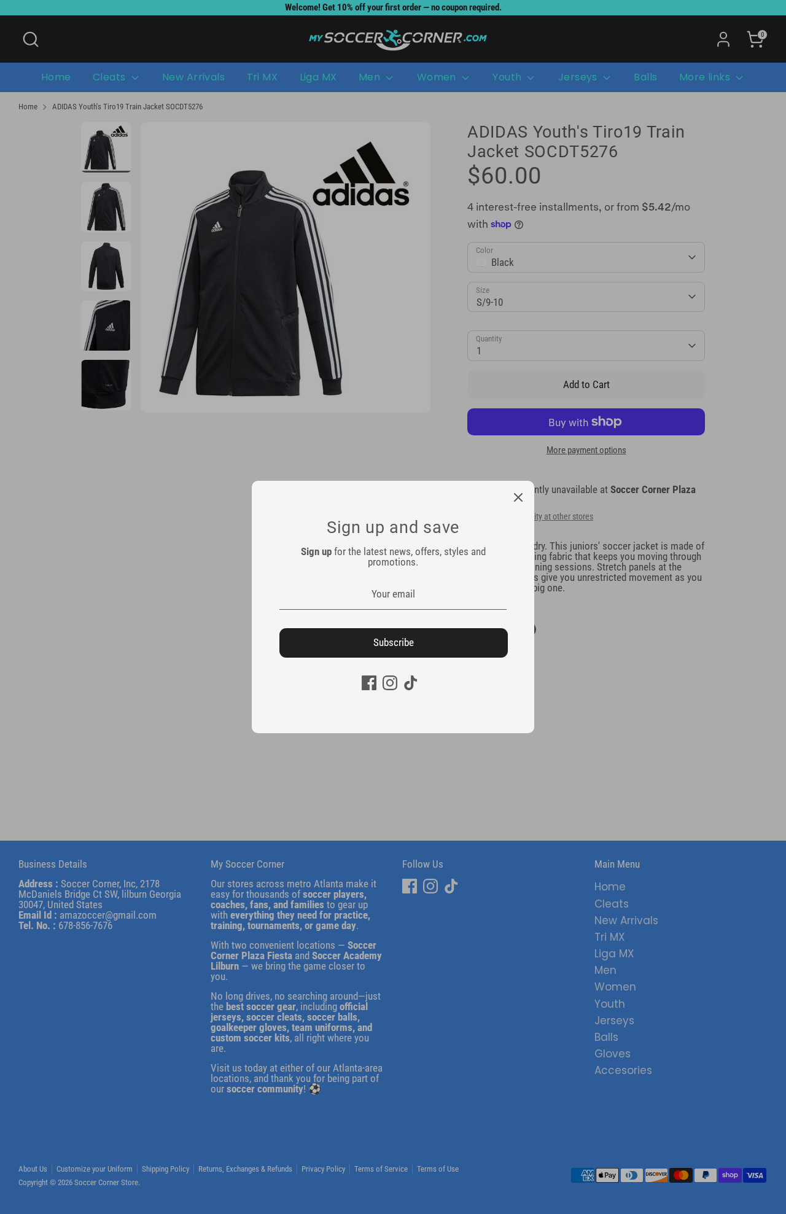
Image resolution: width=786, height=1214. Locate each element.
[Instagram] (390, 682)
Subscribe (393, 642)
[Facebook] (369, 682)
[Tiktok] (410, 682)
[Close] (518, 496)
